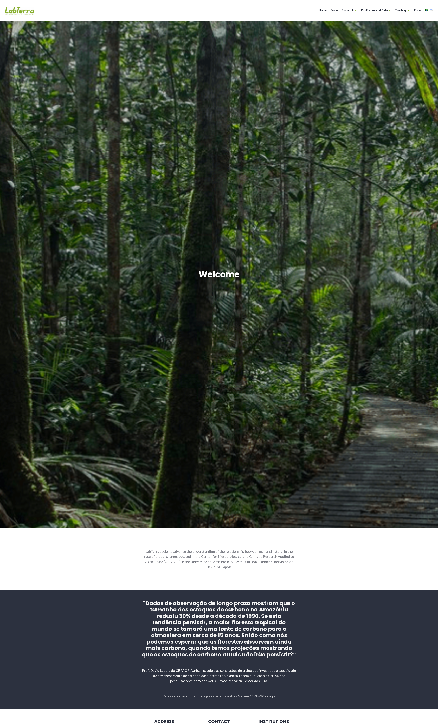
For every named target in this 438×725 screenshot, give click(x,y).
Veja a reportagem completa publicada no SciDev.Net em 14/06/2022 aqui (219, 696)
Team (334, 10)
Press (417, 10)
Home (323, 10)
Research (348, 10)
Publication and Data (374, 10)
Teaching (401, 10)
